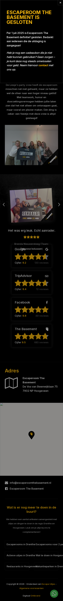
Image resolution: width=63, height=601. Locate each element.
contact (43, 65)
